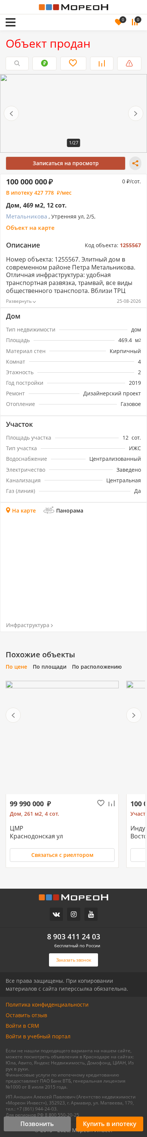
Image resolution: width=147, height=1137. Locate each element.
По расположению (97, 666)
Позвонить (37, 1124)
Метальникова (26, 216)
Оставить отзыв (26, 1015)
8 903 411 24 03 (73, 936)
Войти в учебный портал (38, 1036)
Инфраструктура (27, 625)
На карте (24, 510)
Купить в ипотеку (109, 1124)
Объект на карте (30, 227)
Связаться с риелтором (62, 854)
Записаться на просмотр (66, 163)
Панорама (69, 510)
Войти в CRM (22, 1026)
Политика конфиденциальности (47, 1004)
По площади (49, 666)
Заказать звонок (44, 12)
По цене (16, 666)
